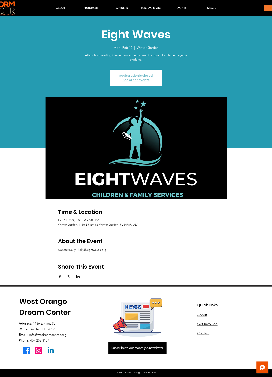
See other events (136, 80)
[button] (91, 8)
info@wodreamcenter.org (47, 335)
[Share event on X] (69, 276)
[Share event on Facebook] (60, 276)
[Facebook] (26, 350)
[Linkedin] (50, 350)
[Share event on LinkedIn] (78, 276)
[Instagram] (38, 350)
